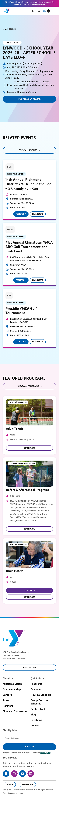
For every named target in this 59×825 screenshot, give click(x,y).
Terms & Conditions (10, 793)
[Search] (38, 10)
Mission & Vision (12, 684)
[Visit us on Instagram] (14, 773)
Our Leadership (12, 689)
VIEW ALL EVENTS (28, 150)
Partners (8, 705)
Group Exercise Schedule (39, 702)
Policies (35, 725)
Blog (33, 714)
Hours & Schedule (41, 695)
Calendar (36, 689)
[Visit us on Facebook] (6, 773)
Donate (9, 784)
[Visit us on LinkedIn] (30, 773)
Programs (36, 684)
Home (21, 793)
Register (20, 214)
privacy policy (45, 753)
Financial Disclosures (15, 711)
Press (6, 700)
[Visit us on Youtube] (22, 773)
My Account (35, 11)
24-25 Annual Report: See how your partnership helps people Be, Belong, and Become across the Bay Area (29, 3)
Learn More (37, 214)
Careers (7, 695)
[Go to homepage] (7, 11)
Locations (36, 720)
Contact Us (29, 667)
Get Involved (38, 709)
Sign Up (29, 746)
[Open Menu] (54, 11)
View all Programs (28, 386)
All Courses (10, 29)
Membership (27, 784)
